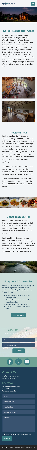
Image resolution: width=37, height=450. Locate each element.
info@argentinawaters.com (11, 376)
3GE (34, 447)
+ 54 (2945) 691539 (8, 378)
